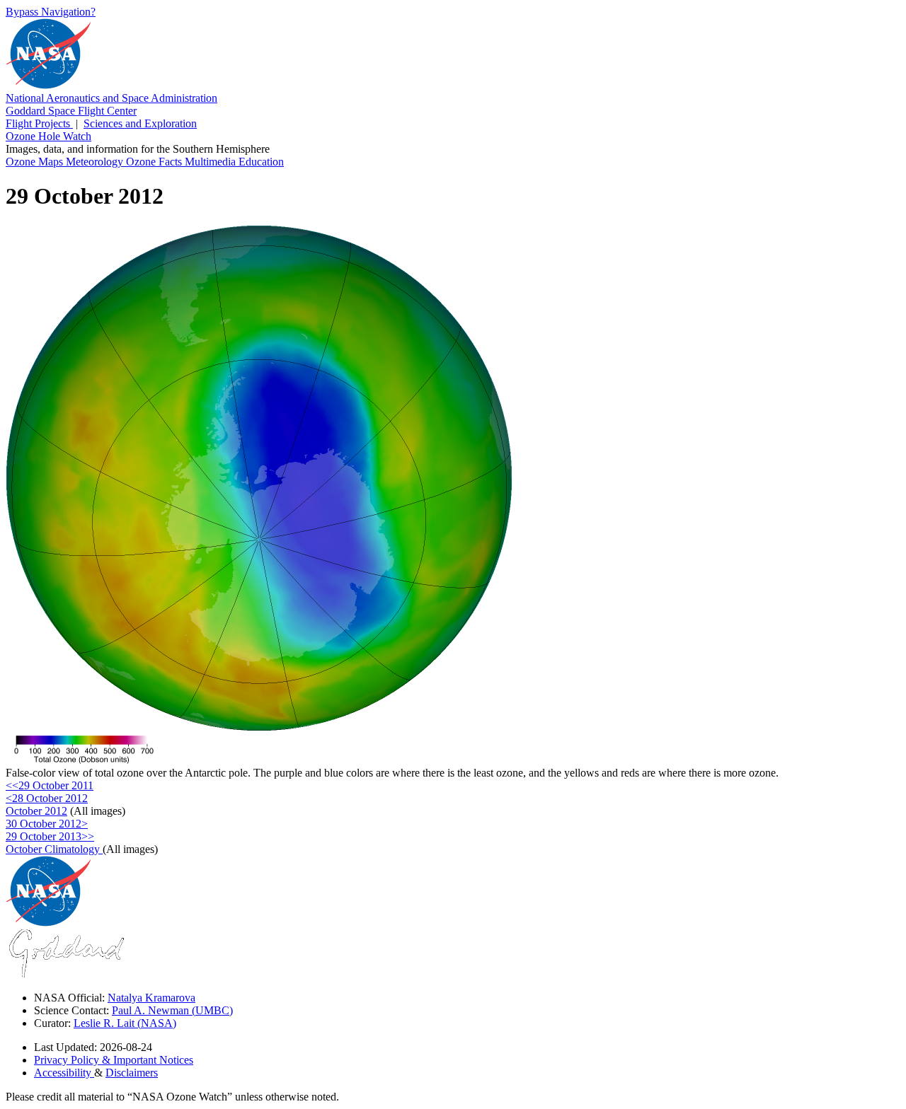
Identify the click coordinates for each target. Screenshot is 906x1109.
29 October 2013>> (50, 836)
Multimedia (212, 162)
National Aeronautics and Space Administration (111, 98)
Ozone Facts (155, 162)
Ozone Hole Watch (48, 136)
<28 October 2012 (47, 798)
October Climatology (54, 849)
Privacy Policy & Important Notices (113, 1060)
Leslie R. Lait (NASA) (125, 1023)
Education (261, 162)
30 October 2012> (47, 824)
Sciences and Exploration (140, 123)
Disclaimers (131, 1073)
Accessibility (64, 1073)
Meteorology (96, 162)
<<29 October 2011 (49, 785)
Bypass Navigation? (51, 12)
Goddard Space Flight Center (71, 111)
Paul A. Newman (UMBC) (172, 1010)
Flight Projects (39, 123)
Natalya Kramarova (151, 998)
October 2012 (36, 811)
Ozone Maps (36, 162)
